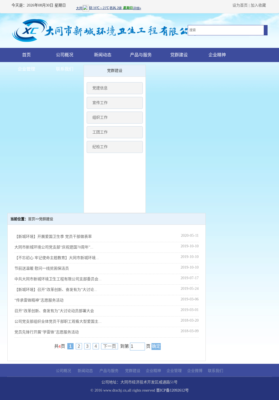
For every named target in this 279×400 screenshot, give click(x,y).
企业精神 (217, 55)
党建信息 (100, 88)
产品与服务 (141, 55)
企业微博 (194, 371)
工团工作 (100, 132)
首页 (26, 55)
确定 (156, 346)
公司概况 (64, 55)
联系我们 (64, 69)
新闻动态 (102, 55)
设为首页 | (241, 5)
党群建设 (179, 55)
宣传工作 (100, 103)
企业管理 (26, 69)
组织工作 (100, 117)
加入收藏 (258, 5)
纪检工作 (100, 147)
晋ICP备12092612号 (172, 390)
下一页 (109, 346)
